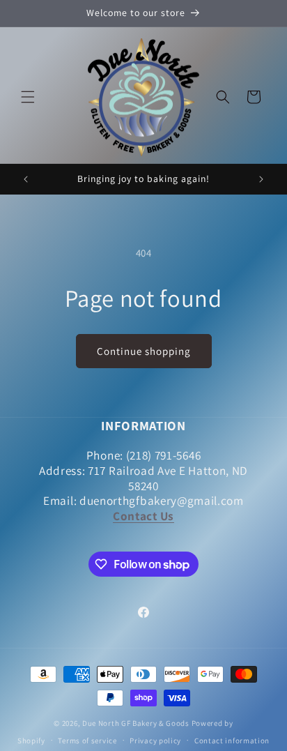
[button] (28, 97)
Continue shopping (144, 351)
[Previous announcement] (25, 179)
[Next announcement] (261, 179)
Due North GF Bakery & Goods (135, 723)
